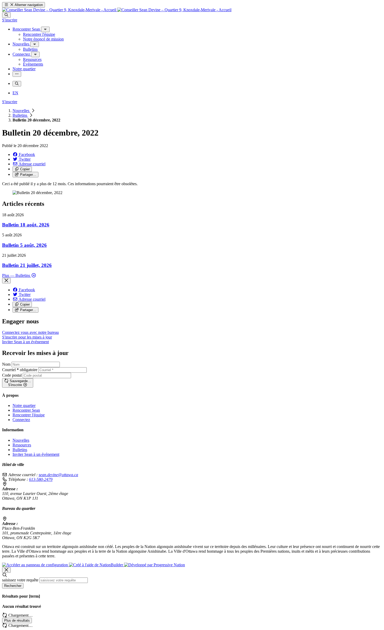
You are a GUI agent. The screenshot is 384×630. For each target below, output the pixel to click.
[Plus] (45, 29)
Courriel (19, 369)
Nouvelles (21, 110)
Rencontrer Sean (26, 410)
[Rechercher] (6, 15)
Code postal (12, 375)
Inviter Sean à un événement (36, 454)
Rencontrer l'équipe (29, 415)
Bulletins (20, 115)
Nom (6, 364)
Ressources (22, 445)
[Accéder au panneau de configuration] (35, 565)
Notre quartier (24, 405)
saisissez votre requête (20, 580)
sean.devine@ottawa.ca (58, 474)
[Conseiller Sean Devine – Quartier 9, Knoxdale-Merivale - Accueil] (116, 10)
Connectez (21, 419)
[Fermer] (6, 280)
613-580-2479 (41, 479)
